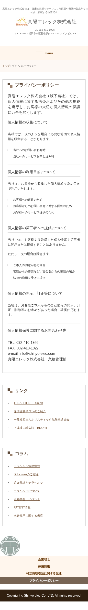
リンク (21, 390)
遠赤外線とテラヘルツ (28, 482)
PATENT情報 (22, 507)
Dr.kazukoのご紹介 (26, 474)
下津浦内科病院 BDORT (30, 428)
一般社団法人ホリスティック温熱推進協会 (41, 419)
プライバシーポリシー (44, 580)
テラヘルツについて (27, 491)
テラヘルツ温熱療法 (27, 466)
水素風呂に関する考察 (28, 515)
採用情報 (44, 566)
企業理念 (44, 559)
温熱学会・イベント (27, 499)
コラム (21, 453)
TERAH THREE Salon (28, 403)
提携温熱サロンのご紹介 (30, 411)
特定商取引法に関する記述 (44, 573)
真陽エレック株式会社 (52, 21)
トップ (6, 66)
